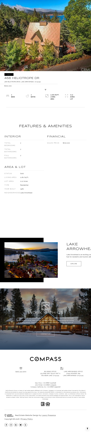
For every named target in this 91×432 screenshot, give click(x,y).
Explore (74, 263)
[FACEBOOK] (6, 425)
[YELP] (25, 425)
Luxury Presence (49, 415)
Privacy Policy (27, 419)
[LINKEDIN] (16, 425)
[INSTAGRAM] (11, 425)
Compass (51, 390)
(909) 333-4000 (20, 371)
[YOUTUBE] (20, 425)
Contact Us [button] (45, 334)
